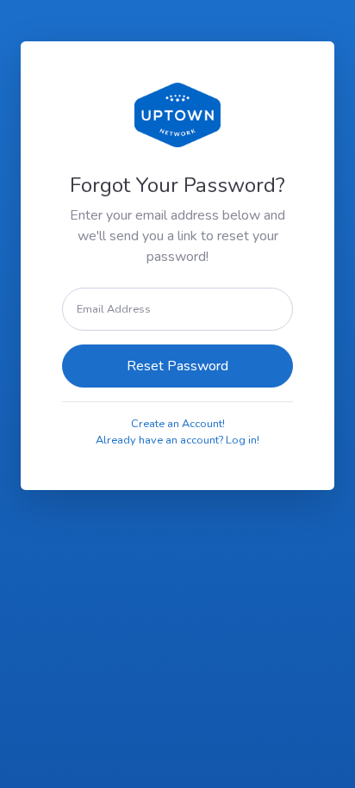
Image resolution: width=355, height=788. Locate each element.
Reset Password (177, 366)
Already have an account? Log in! (177, 440)
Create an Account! (178, 423)
